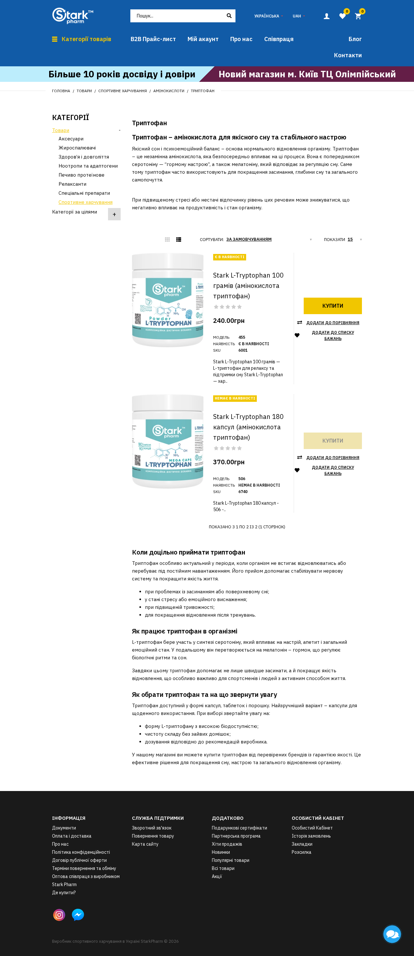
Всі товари (223, 868)
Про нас (60, 844)
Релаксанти (72, 184)
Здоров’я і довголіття (84, 157)
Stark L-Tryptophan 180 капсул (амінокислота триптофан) (248, 427)
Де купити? (64, 893)
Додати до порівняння (332, 322)
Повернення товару (153, 836)
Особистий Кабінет (312, 828)
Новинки (221, 852)
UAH (297, 16)
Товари (84, 90)
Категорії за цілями (74, 212)
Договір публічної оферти (79, 860)
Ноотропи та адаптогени (88, 166)
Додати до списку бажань (333, 335)
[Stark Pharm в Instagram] (59, 915)
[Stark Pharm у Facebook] (78, 915)
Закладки (302, 844)
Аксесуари (71, 139)
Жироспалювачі (77, 148)
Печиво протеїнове (81, 175)
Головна (61, 90)
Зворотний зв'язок (151, 828)
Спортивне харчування (122, 90)
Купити (332, 305)
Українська (266, 16)
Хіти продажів (227, 844)
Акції (217, 876)
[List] (179, 240)
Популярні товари (230, 860)
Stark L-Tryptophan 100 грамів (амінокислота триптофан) (248, 285)
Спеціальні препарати (84, 193)
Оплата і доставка (72, 836)
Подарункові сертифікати (239, 828)
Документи (64, 828)
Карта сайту (145, 844)
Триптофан (202, 90)
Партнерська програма (236, 836)
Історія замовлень (311, 836)
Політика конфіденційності (81, 852)
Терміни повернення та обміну (84, 868)
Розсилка (301, 852)
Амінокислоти (168, 90)
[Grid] (167, 240)
